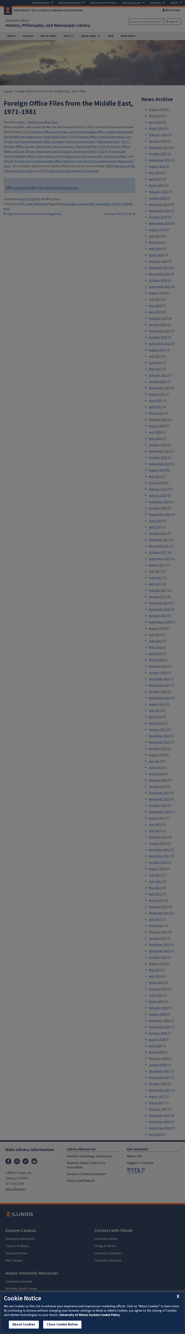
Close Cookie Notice (62, 1324)
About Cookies (23, 1324)
